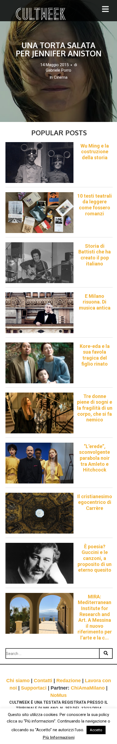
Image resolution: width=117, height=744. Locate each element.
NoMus (58, 695)
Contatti (43, 680)
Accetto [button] (96, 730)
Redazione (68, 680)
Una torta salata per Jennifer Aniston (58, 49)
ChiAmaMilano (88, 688)
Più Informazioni (59, 737)
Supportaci (34, 688)
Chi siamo (18, 680)
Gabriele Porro (58, 70)
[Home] (41, 14)
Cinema (60, 77)
